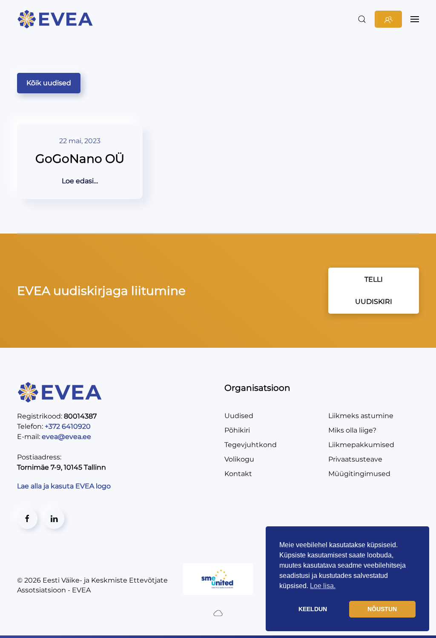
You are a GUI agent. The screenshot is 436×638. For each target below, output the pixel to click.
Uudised (238, 416)
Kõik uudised (48, 83)
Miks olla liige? (352, 430)
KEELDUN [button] (312, 609)
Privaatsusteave (355, 459)
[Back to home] (56, 19)
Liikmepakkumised (361, 445)
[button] (362, 19)
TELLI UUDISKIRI (373, 290)
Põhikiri (237, 430)
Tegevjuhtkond (250, 445)
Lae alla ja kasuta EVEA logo (64, 486)
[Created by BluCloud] (218, 613)
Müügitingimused (359, 474)
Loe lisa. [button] (323, 585)
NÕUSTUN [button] (382, 609)
